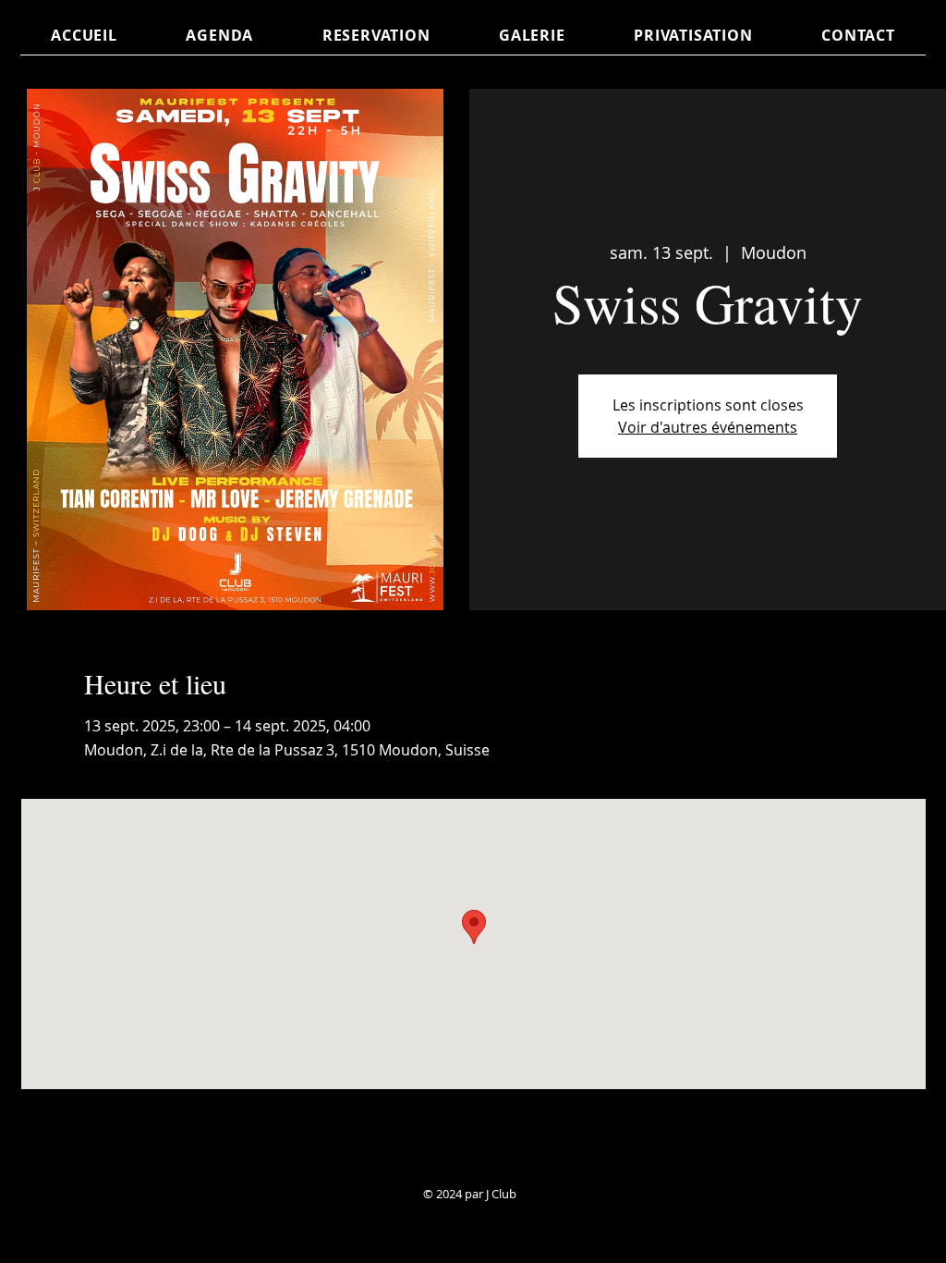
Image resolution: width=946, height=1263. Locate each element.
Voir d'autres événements (707, 427)
